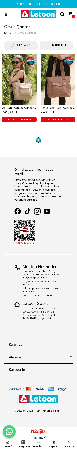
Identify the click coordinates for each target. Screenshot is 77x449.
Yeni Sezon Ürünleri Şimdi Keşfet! (38, 4)
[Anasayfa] (8, 33)
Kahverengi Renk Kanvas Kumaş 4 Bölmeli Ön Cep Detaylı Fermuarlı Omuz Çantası (58, 107)
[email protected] (44, 295)
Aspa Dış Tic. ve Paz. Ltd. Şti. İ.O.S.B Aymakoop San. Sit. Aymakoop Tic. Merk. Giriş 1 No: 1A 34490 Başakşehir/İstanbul (41, 313)
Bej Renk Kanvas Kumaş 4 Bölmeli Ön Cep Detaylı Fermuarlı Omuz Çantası (19, 107)
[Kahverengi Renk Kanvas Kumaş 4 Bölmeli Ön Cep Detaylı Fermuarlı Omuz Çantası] (58, 79)
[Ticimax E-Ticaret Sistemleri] (38, 438)
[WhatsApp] (9, 431)
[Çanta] (15, 33)
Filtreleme (59, 45)
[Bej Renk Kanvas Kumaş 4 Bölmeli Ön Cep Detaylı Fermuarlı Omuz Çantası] (19, 79)
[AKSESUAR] (11, 33)
